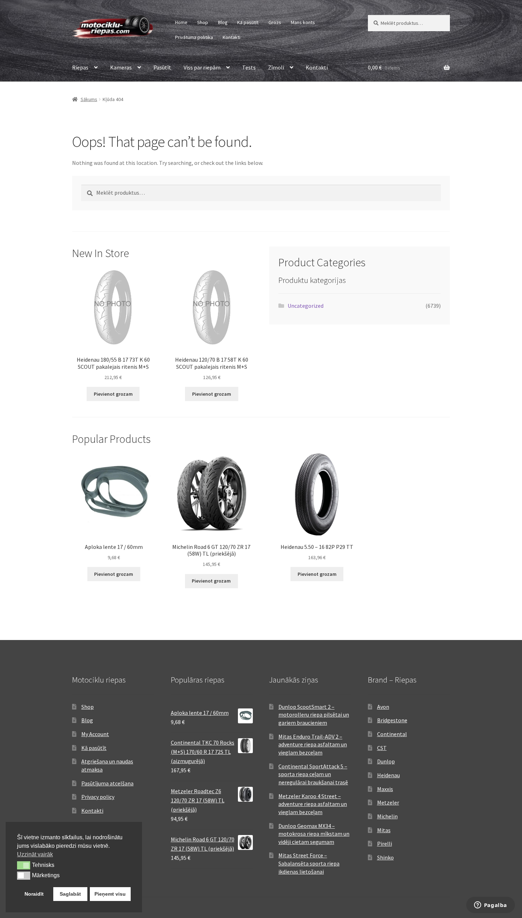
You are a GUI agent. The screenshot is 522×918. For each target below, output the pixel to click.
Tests (249, 67)
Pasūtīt (162, 67)
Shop (202, 22)
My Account (95, 734)
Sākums (89, 99)
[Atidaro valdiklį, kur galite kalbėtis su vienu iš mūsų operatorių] (490, 905)
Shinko (385, 857)
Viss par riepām (202, 67)
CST (382, 747)
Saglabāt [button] (70, 894)
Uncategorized (305, 305)
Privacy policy (97, 796)
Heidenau (388, 775)
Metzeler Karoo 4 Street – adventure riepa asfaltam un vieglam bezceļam (312, 804)
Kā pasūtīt (248, 22)
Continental (392, 734)
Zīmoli (276, 67)
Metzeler (388, 802)
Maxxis (385, 788)
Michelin (387, 816)
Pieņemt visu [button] (110, 894)
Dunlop (386, 761)
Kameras (121, 67)
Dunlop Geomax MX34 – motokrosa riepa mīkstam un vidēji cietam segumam (313, 833)
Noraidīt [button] (34, 894)
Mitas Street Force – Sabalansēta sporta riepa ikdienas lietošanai (308, 863)
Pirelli (384, 843)
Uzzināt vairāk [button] (35, 854)
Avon (383, 706)
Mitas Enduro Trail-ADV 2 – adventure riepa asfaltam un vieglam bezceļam (312, 744)
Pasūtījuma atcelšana (107, 783)
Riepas (80, 67)
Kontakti (231, 37)
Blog (223, 22)
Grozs (274, 22)
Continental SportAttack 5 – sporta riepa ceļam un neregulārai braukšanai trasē (313, 774)
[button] (23, 865)
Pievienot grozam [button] (113, 394)
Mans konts (303, 22)
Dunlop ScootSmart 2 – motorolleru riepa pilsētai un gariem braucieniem (313, 714)
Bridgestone (392, 720)
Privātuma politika (194, 37)
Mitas (384, 830)
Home (181, 22)
